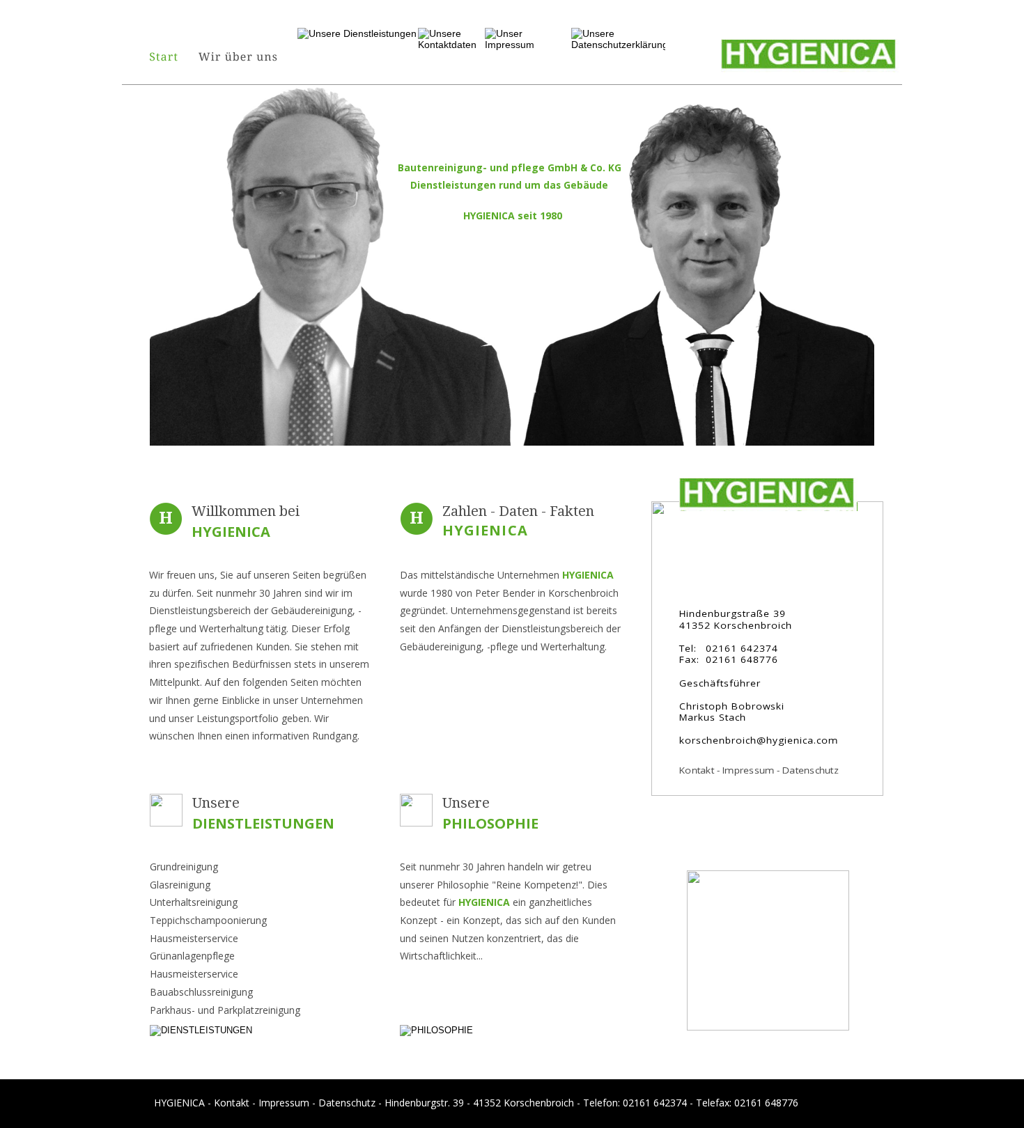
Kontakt (233, 1102)
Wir (323, 718)
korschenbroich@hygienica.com (758, 740)
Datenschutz (346, 1102)
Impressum (285, 1102)
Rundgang (334, 735)
